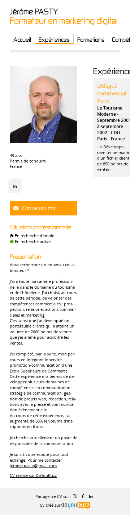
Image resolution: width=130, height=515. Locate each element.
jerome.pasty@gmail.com (33, 465)
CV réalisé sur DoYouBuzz (33, 475)
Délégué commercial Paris (111, 93)
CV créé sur (50, 505)
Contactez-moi (39, 208)
